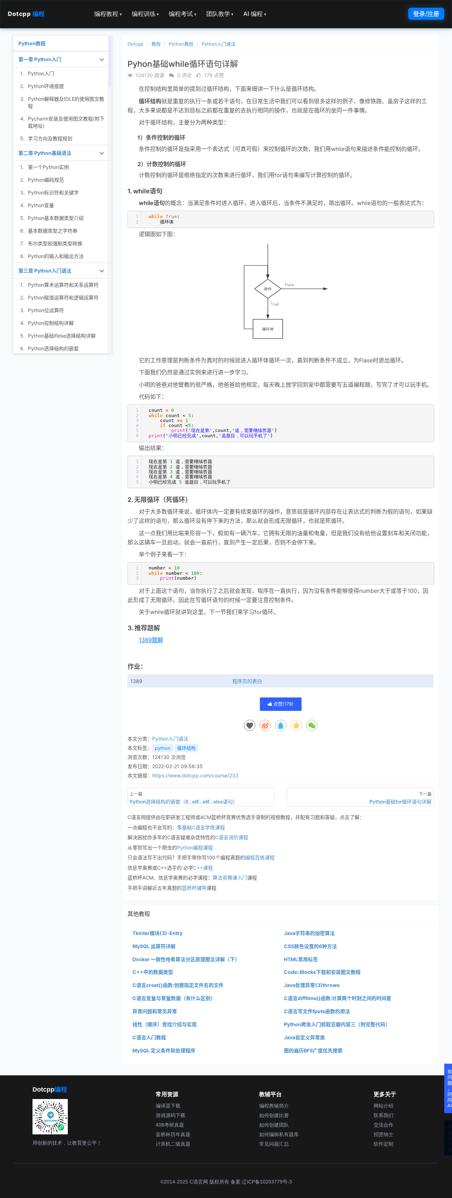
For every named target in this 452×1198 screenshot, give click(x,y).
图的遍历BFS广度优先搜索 (313, 1050)
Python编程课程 (195, 848)
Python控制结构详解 (51, 323)
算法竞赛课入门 (230, 878)
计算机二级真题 (173, 1144)
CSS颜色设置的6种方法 (310, 946)
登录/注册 (426, 13)
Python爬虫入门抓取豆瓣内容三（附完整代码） (337, 1024)
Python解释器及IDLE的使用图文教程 (66, 102)
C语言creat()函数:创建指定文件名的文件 (178, 985)
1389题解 (151, 639)
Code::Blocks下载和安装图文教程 (322, 972)
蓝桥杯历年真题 (173, 1134)
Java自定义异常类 (304, 1037)
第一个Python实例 (48, 167)
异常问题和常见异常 (154, 1011)
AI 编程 (254, 13)
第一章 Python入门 (39, 59)
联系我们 (383, 1115)
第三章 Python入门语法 (44, 271)
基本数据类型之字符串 (52, 231)
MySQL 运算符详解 (154, 946)
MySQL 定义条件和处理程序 (163, 1050)
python (163, 748)
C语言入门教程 (149, 1037)
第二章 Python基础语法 (44, 153)
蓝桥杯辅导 (194, 888)
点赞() (282, 704)
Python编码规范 (46, 180)
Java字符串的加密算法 (309, 933)
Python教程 (181, 44)
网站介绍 (383, 1106)
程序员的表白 (247, 681)
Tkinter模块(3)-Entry (157, 933)
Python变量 (41, 205)
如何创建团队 (274, 1125)
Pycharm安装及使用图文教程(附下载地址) (66, 122)
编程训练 (145, 13)
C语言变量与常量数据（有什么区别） (173, 998)
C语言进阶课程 (231, 837)
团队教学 (220, 13)
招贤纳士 (383, 1134)
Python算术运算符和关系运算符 (63, 285)
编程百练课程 (260, 857)
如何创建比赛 (274, 1115)
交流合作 (383, 1125)
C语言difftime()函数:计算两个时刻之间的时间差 (337, 998)
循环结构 (186, 748)
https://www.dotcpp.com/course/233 (195, 775)
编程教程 (108, 13)
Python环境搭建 (46, 86)
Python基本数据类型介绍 (56, 218)
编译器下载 (168, 1106)
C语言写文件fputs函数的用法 (317, 1011)
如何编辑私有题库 (279, 1134)
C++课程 (203, 868)
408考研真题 (170, 1125)
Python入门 (41, 73)
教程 (156, 44)
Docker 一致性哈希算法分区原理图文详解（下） (186, 959)
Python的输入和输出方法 (56, 256)
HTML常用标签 (301, 959)
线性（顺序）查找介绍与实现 (164, 1024)
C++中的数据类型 (152, 972)
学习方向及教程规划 (50, 138)
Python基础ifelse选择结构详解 (62, 336)
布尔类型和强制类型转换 (55, 243)
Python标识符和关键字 (53, 192)
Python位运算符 (46, 310)
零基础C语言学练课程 (201, 827)
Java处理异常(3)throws (312, 985)
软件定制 (383, 1144)
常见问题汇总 (274, 1144)
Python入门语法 (219, 44)
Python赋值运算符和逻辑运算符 (63, 297)
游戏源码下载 (170, 1115)
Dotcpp (26, 13)
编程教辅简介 (274, 1106)
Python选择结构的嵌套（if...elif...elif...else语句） (56, 351)
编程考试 (182, 13)
